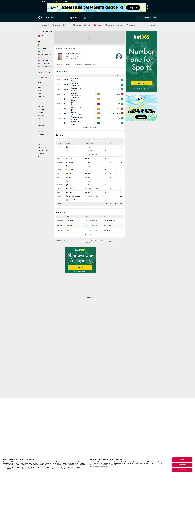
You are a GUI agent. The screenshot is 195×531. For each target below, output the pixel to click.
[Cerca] (138, 18)
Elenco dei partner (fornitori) (98, 466)
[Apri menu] (155, 18)
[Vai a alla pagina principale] (49, 17)
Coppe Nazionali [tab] (74, 140)
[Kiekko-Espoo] (119, 56)
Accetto (182, 459)
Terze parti (82, 469)
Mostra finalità (182, 470)
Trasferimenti (78, 65)
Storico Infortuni (91, 65)
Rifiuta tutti (182, 464)
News (68, 65)
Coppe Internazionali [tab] (91, 140)
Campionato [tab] (62, 140)
